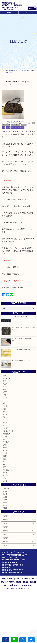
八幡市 (5, 508)
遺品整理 (32, 582)
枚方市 (5, 494)
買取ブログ (4, 582)
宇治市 (5, 497)
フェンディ (21, 127)
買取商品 (18, 579)
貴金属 (5, 384)
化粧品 (5, 464)
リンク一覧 (19, 589)
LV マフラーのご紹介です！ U (20, 316)
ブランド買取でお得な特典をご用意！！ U (23, 349)
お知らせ (6, 478)
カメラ (5, 406)
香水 (4, 461)
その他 (5, 475)
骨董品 (5, 439)
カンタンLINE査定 (14, 639)
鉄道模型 (6, 428)
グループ (26, 589)
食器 (4, 409)
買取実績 (25, 579)
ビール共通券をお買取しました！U (21, 360)
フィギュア (6, 378)
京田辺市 (6, 488)
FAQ (10, 585)
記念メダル (6, 414)
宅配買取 (25, 582)
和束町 (5, 502)
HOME (9, 12)
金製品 (5, 389)
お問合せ (16, 585)
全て (3, 127)
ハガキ (5, 436)
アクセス (27, 12)
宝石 (4, 386)
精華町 (5, 505)
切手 (4, 420)
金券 (4, 425)
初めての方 (10, 579)
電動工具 (6, 450)
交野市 (5, 499)
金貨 (4, 411)
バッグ (8, 127)
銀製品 (5, 392)
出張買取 (18, 582)
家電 (4, 445)
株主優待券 (6, 434)
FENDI (5, 375)
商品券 (5, 423)
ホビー (5, 472)
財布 (4, 395)
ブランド (13, 127)
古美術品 (6, 442)
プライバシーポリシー (27, 585)
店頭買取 (11, 582)
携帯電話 (6, 470)
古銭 (4, 417)
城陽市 (5, 491)
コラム (5, 481)
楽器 (4, 459)
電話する (5, 639)
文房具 (5, 456)
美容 (4, 467)
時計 (4, 403)
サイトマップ (11, 589)
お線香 (5, 453)
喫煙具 (5, 447)
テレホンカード (8, 431)
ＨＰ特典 (31, 579)
